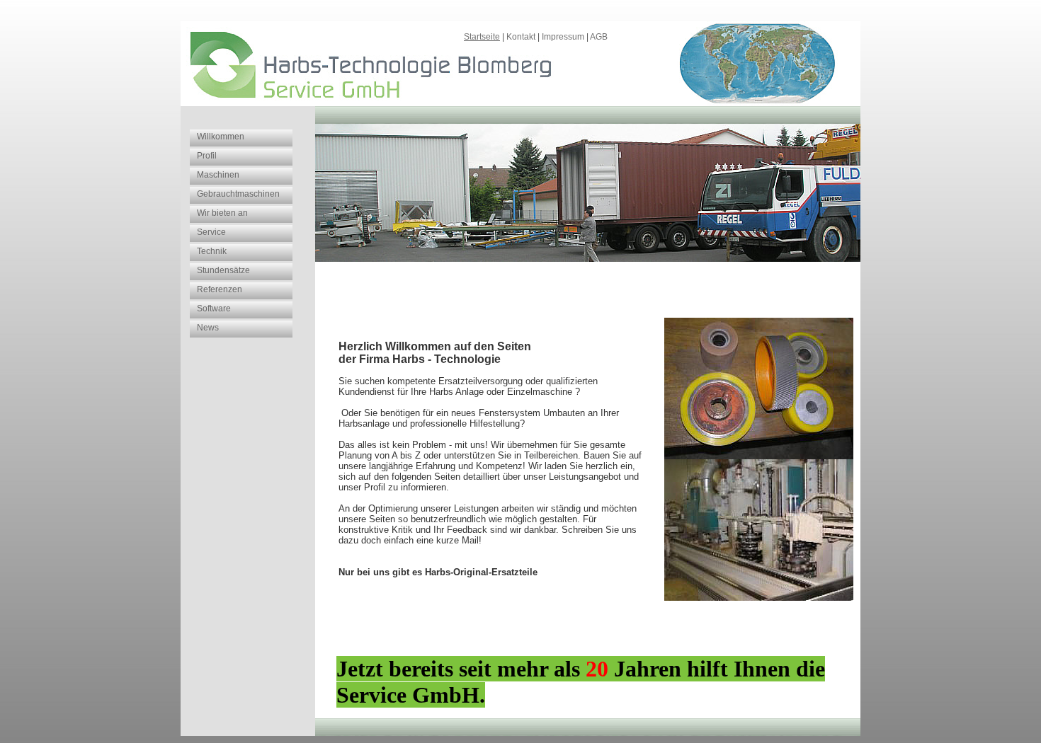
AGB (599, 37)
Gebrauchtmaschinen (238, 194)
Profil (207, 156)
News (208, 328)
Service (211, 232)
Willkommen (220, 137)
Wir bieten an (222, 213)
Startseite (482, 37)
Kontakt (520, 37)
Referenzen (219, 289)
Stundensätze (223, 270)
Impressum (563, 37)
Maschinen (218, 175)
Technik (212, 251)
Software (214, 308)
